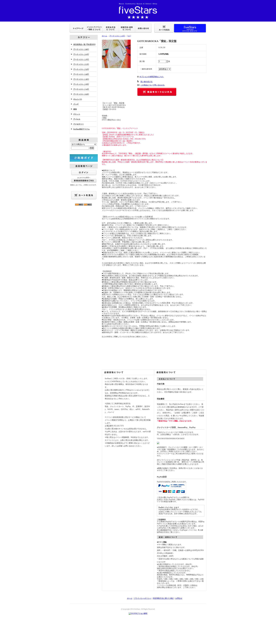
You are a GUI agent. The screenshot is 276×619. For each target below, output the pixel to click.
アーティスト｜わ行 (81, 94)
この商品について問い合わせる (152, 85)
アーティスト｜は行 (81, 74)
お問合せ (178, 598)
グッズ (75, 104)
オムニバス (77, 99)
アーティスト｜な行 (81, 69)
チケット (76, 114)
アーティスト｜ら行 (81, 89)
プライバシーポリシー (142, 598)
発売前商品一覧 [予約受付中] (84, 44)
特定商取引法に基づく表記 (163, 598)
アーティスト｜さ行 (81, 59)
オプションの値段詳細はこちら (151, 77)
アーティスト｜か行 (81, 54)
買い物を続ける (146, 82)
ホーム (104, 36)
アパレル (76, 119)
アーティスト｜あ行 (81, 49)
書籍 (75, 109)
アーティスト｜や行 (81, 84)
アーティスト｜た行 (81, 64)
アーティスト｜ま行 (81, 79)
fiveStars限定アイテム (81, 129)
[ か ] (129, 36)
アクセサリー (78, 124)
